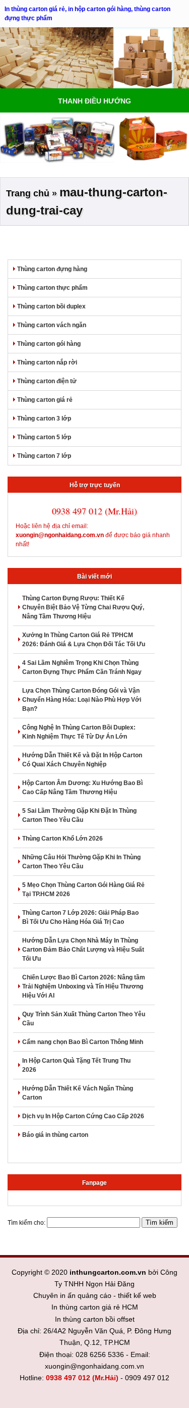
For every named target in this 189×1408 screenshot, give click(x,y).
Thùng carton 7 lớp (44, 455)
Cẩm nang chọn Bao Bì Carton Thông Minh (82, 1042)
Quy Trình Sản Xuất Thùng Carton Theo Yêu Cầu (83, 1019)
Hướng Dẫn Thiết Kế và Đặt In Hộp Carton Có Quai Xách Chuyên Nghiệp (82, 760)
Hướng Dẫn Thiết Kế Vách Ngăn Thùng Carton (77, 1093)
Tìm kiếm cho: (26, 1222)
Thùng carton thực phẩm (52, 287)
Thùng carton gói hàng (49, 343)
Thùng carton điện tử (47, 381)
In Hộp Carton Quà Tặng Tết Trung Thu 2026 (76, 1065)
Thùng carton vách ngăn (51, 325)
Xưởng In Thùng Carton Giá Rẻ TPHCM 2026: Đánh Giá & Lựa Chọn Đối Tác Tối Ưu (83, 640)
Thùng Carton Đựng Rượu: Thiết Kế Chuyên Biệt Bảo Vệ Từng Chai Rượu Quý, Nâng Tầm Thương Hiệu (83, 607)
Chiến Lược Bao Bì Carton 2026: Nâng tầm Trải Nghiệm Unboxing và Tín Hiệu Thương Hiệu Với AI (83, 986)
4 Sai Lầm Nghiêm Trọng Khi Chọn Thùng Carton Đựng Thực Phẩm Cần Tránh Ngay (82, 667)
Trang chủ (27, 193)
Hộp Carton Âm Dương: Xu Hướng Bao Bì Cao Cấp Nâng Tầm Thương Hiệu (82, 787)
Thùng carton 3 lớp (44, 418)
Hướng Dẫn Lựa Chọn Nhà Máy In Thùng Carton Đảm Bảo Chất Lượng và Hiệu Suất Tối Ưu (83, 949)
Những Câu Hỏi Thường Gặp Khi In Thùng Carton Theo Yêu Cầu (81, 862)
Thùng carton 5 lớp (44, 437)
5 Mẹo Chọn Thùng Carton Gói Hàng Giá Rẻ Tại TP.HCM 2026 (83, 889)
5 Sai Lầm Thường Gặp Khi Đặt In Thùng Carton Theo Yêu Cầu (79, 815)
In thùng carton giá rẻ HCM (94, 1307)
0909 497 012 (147, 1378)
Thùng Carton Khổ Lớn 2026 (62, 838)
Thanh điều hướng (94, 101)
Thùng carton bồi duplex (51, 306)
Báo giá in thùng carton (55, 1134)
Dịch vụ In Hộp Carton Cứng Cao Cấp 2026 (83, 1116)
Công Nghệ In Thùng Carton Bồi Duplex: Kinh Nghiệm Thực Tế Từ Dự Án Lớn (79, 732)
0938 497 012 (68, 1378)
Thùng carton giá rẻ (45, 399)
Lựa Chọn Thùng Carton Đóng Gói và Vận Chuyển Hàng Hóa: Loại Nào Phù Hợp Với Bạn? (81, 699)
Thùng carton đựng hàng (52, 269)
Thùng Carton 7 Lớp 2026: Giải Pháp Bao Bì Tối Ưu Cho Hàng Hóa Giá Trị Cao (80, 917)
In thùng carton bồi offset (95, 1319)
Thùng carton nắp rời (47, 362)
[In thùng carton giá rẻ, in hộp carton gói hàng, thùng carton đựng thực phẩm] (94, 57)
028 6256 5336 (100, 1354)
